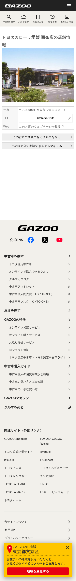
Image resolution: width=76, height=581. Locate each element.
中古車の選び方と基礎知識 (26, 381)
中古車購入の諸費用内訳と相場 (29, 374)
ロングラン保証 (19, 350)
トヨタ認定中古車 (20, 264)
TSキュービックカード (54, 492)
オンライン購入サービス (24, 335)
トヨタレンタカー (15, 476)
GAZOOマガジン (16, 398)
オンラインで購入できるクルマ (29, 271)
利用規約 (10, 529)
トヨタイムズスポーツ (54, 467)
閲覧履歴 (52, 22)
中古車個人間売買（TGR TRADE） (31, 294)
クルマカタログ (19, 279)
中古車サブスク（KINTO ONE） (29, 301)
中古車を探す (14, 256)
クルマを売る (14, 407)
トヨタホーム (12, 500)
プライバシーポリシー (19, 538)
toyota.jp (45, 451)
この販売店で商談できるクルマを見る (37, 146)
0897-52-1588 (46, 118)
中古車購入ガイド (17, 366)
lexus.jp (9, 459)
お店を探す (23, 22)
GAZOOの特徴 (15, 319)
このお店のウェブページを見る (40, 126)
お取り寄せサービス (22, 342)
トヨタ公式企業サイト (18, 451)
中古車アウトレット (22, 286)
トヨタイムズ (12, 467)
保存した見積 (67, 22)
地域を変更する (38, 571)
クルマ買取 (47, 476)
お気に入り (38, 22)
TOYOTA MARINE (15, 492)
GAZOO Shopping (16, 438)
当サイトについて (15, 521)
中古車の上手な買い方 (23, 389)
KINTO (44, 484)
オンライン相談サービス (24, 327)
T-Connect (46, 459)
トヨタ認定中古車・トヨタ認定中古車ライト (37, 357)
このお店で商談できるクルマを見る (37, 137)
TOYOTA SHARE (15, 484)
